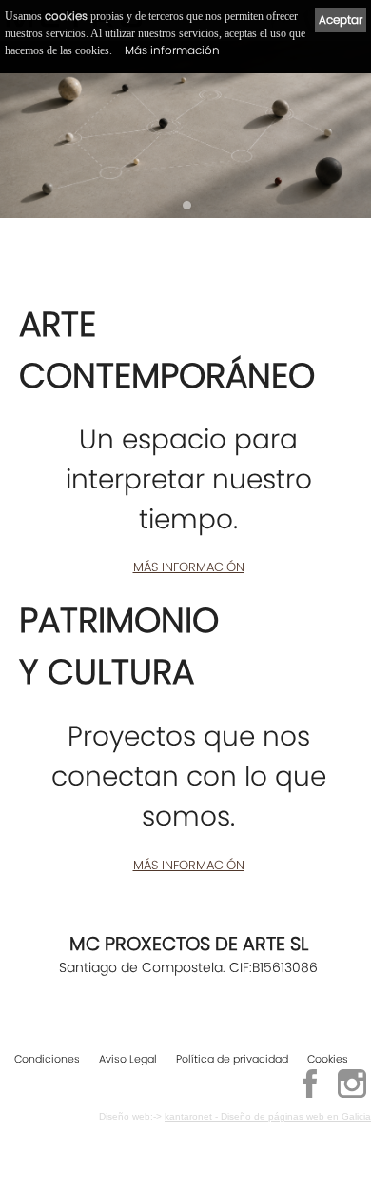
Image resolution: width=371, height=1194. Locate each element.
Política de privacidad (232, 1058)
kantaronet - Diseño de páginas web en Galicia (268, 1116)
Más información (172, 50)
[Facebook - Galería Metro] (310, 1095)
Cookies (327, 1058)
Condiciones (47, 1058)
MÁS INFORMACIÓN (188, 567)
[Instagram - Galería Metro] (352, 1095)
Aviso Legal (128, 1058)
